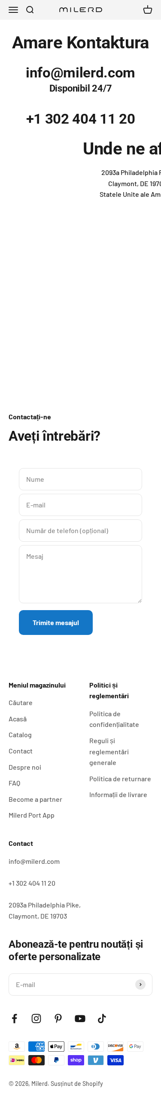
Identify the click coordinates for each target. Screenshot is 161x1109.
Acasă (18, 719)
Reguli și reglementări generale (109, 751)
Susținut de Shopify (77, 1083)
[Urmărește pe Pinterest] (58, 1018)
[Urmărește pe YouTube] (80, 1018)
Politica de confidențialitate (114, 719)
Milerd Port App (32, 815)
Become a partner (35, 799)
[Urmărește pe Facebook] (14, 1018)
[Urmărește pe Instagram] (36, 1018)
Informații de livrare (118, 794)
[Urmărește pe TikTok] (102, 1018)
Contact (21, 751)
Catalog (20, 734)
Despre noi (25, 767)
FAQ (14, 783)
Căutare (21, 702)
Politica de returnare (120, 778)
